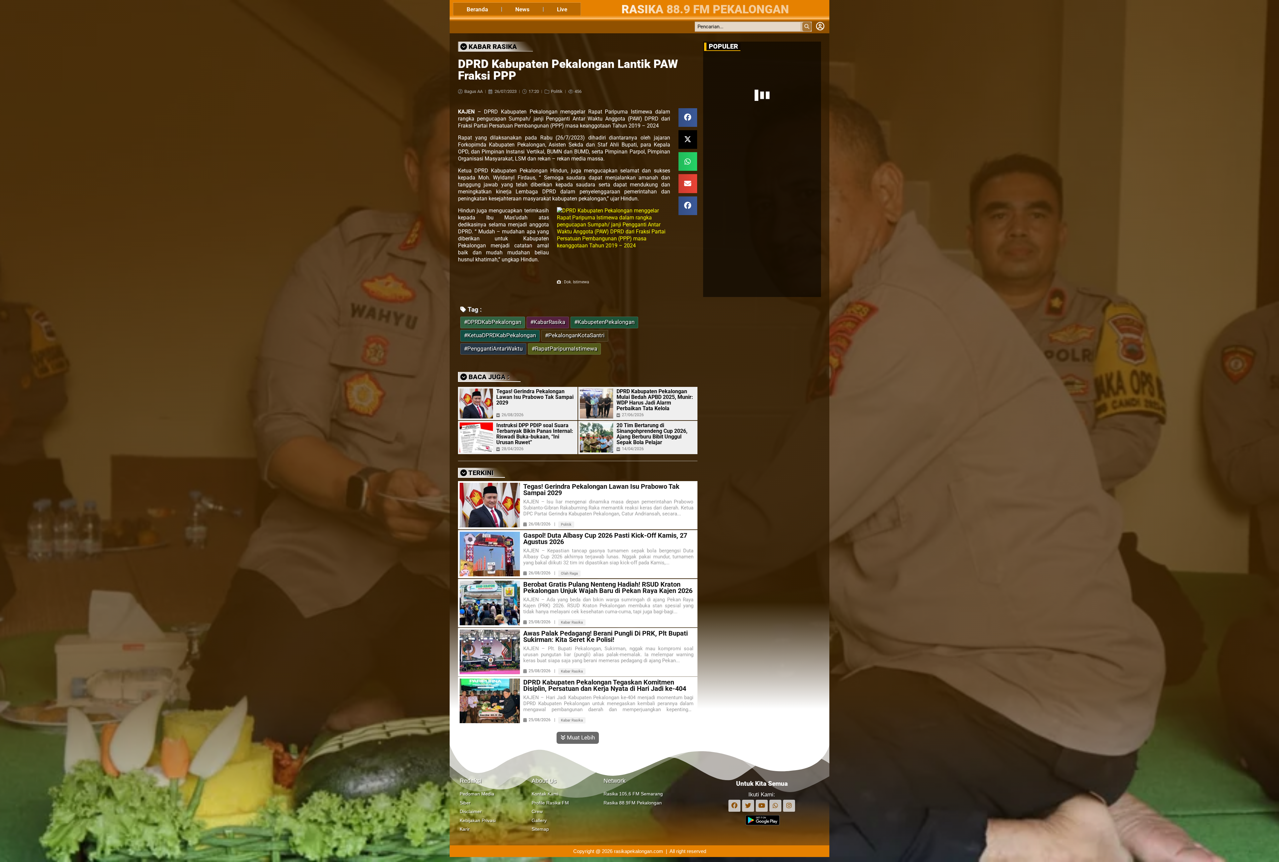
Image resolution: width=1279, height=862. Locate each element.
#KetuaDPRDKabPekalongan (500, 335)
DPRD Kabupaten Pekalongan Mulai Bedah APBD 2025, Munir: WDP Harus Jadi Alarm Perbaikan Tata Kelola (655, 400)
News (522, 9)
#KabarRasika (547, 322)
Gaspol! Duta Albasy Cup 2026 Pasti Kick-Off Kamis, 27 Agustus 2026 (605, 538)
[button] (687, 117)
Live (562, 9)
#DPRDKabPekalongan (492, 322)
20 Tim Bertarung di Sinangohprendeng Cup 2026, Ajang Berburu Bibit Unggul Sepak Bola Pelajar (652, 434)
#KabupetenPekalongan (604, 322)
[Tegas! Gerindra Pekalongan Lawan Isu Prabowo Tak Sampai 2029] (476, 404)
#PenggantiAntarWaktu (493, 349)
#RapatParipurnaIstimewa (564, 349)
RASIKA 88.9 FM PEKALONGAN (705, 9)
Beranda (477, 9)
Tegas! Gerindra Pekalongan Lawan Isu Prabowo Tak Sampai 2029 (535, 397)
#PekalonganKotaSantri (575, 335)
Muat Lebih (580, 737)
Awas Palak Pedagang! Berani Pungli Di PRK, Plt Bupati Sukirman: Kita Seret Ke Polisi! (605, 636)
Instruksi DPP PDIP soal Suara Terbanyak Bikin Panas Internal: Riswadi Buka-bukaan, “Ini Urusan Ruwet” (534, 434)
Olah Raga (569, 573)
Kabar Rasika (572, 622)
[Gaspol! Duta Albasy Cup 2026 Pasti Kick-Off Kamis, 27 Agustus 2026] (490, 554)
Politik (557, 91)
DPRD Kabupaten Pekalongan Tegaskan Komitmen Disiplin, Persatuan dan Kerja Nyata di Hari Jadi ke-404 (604, 685)
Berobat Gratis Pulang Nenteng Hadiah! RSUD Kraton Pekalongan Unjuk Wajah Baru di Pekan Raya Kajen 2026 (607, 587)
